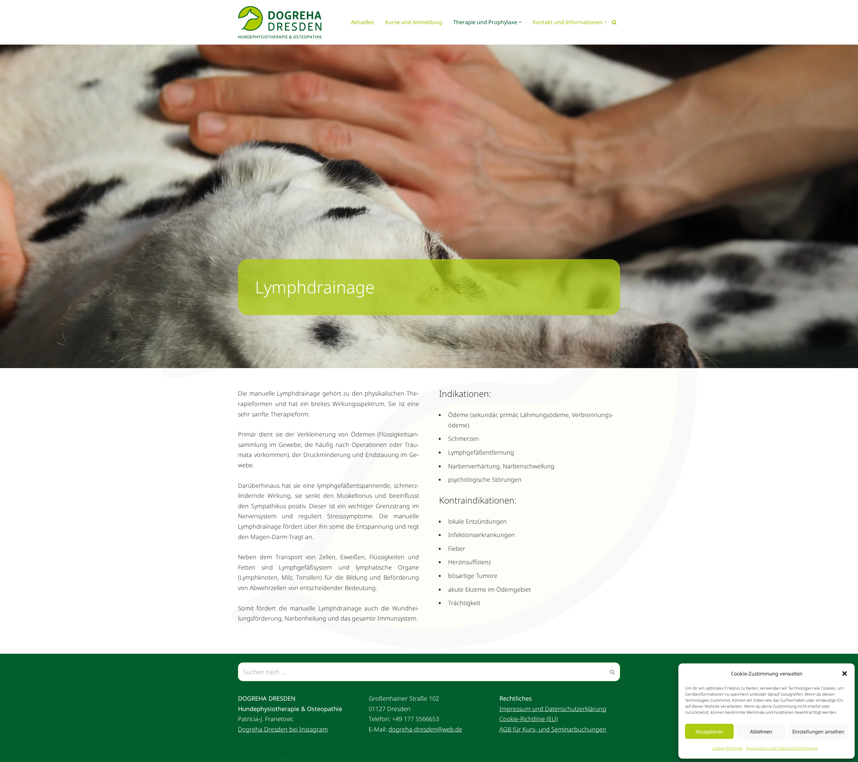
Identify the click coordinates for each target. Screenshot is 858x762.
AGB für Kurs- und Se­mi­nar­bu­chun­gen (552, 729)
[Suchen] (614, 22)
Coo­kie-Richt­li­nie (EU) (528, 719)
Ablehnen (761, 731)
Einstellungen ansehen (818, 731)
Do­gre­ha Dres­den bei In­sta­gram (283, 729)
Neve (245, 753)
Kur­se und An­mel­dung (413, 22)
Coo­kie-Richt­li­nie (727, 748)
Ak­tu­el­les (362, 22)
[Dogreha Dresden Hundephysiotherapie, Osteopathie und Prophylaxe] (281, 22)
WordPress (317, 753)
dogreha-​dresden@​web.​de (425, 729)
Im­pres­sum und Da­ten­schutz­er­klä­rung (781, 748)
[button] (844, 673)
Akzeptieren (709, 731)
